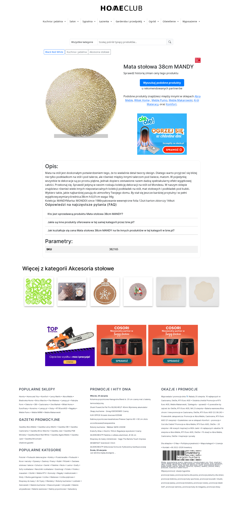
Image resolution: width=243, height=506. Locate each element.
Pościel (22, 457)
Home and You (33, 396)
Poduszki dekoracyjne (36, 457)
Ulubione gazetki (26, 443)
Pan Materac (54, 400)
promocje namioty (174, 487)
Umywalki (66, 485)
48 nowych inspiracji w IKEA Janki (184, 428)
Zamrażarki (24, 485)
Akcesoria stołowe (99, 52)
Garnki (46, 465)
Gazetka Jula (56, 431)
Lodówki (76, 481)
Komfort (171, 104)
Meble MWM (37, 412)
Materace (54, 477)
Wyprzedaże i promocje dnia (173, 396)
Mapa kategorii (207, 443)
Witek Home (142, 100)
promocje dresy (213, 487)
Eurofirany (23, 408)
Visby (51, 408)
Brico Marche (41, 400)
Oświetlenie (169, 21)
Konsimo (33, 408)
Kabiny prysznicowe (57, 489)
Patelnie (54, 465)
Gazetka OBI (63, 427)
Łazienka (104, 21)
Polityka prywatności (190, 443)
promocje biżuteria (184, 483)
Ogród (152, 21)
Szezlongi (59, 469)
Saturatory (72, 489)
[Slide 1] (78, 136)
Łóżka (45, 477)
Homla (22, 396)
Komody (51, 473)
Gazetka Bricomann (33, 439)
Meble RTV (41, 473)
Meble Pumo (159, 100)
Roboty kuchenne (63, 481)
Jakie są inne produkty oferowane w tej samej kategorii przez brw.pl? (91, 222)
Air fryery (40, 481)
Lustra (69, 465)
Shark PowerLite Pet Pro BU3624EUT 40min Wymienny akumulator (118, 407)
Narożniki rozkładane (44, 469)
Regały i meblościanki (66, 473)
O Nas (176, 443)
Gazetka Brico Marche (39, 431)
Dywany (36, 461)
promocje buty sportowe (188, 479)
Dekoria (28, 404)
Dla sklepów (166, 443)
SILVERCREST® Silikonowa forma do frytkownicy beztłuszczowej (118, 447)
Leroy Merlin (55, 396)
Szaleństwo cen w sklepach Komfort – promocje (199, 420)
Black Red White (54, 52)
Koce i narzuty (25, 461)
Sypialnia (87, 21)
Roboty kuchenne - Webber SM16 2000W (107, 427)
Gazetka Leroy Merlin (47, 427)
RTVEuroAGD (61, 408)
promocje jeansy (168, 483)
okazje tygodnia (183, 471)
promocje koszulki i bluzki (211, 479)
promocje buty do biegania (194, 487)
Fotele (68, 469)
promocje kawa (167, 475)
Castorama (43, 404)
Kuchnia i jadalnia (53, 21)
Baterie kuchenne (38, 485)
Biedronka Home (26, 400)
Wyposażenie (189, 21)
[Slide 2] (83, 136)
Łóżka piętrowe (67, 477)
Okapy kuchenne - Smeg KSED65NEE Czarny (109, 411)
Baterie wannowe (39, 489)
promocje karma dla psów (186, 475)
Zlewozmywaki (53, 485)
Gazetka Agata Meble (60, 435)
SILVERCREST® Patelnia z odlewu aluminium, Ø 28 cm (113, 435)
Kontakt (166, 447)
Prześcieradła (61, 457)
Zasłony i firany (48, 461)
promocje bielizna (169, 479)
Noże (62, 465)
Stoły (21, 477)
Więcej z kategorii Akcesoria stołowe (68, 268)
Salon (73, 21)
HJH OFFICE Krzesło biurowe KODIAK (106, 415)
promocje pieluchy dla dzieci (211, 475)
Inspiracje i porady (187, 436)
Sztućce (38, 465)
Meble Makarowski (181, 100)
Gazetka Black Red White (38, 435)
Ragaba (72, 408)
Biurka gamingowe (33, 477)
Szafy (76, 465)
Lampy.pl (65, 400)
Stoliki (32, 473)
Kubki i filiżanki (63, 461)
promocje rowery (201, 483)
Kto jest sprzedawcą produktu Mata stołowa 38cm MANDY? (85, 214)
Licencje (219, 443)
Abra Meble (67, 396)
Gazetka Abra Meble (27, 427)
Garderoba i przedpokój (129, 21)
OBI (35, 404)
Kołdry (51, 457)
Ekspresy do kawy (27, 481)
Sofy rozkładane (26, 469)
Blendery (50, 481)
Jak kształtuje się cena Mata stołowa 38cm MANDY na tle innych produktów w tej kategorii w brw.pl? (111, 230)
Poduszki (73, 457)
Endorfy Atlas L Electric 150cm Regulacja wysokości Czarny (115, 431)
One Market (55, 404)
